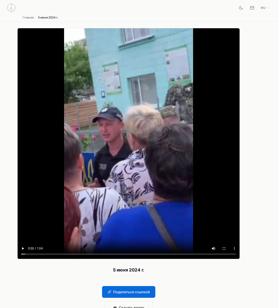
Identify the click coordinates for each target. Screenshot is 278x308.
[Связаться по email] (252, 7)
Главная (28, 17)
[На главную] (11, 7)
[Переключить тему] (241, 7)
